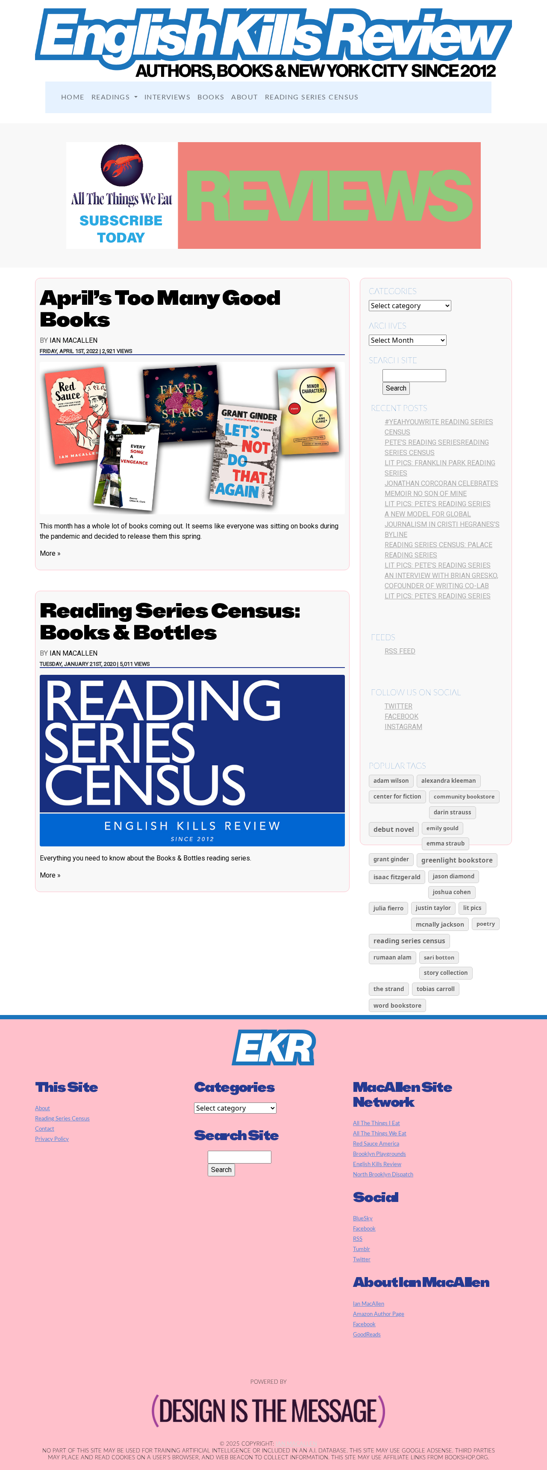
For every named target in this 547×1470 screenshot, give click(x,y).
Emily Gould (442, 828)
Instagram (403, 727)
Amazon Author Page (378, 1314)
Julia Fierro (388, 908)
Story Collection (446, 973)
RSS (357, 1239)
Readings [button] (111, 97)
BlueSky (363, 1218)
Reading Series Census (312, 97)
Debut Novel (393, 829)
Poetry (485, 924)
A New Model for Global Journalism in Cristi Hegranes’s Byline (442, 524)
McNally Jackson (440, 924)
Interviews (167, 97)
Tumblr (361, 1249)
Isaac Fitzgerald (397, 876)
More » (50, 553)
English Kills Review (377, 1164)
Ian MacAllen (73, 340)
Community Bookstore (464, 796)
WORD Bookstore (397, 1005)
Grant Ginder (391, 859)
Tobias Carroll (436, 989)
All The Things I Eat (376, 1123)
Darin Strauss (452, 812)
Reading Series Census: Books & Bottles (170, 621)
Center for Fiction (397, 796)
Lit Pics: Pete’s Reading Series (438, 504)
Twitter (398, 706)
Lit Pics (472, 908)
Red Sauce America (376, 1143)
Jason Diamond (453, 876)
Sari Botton (439, 957)
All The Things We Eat (379, 1133)
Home (73, 97)
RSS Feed (400, 651)
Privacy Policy (52, 1139)
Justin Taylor (433, 908)
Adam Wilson (391, 781)
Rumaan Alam (392, 957)
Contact (44, 1129)
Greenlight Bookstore (457, 860)
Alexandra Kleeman (448, 781)
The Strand (388, 989)
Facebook (401, 716)
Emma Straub (445, 843)
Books (210, 97)
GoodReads (367, 1334)
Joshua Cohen (452, 892)
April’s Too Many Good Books (160, 308)
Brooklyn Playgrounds (379, 1154)
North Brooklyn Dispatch (383, 1174)
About (244, 97)
